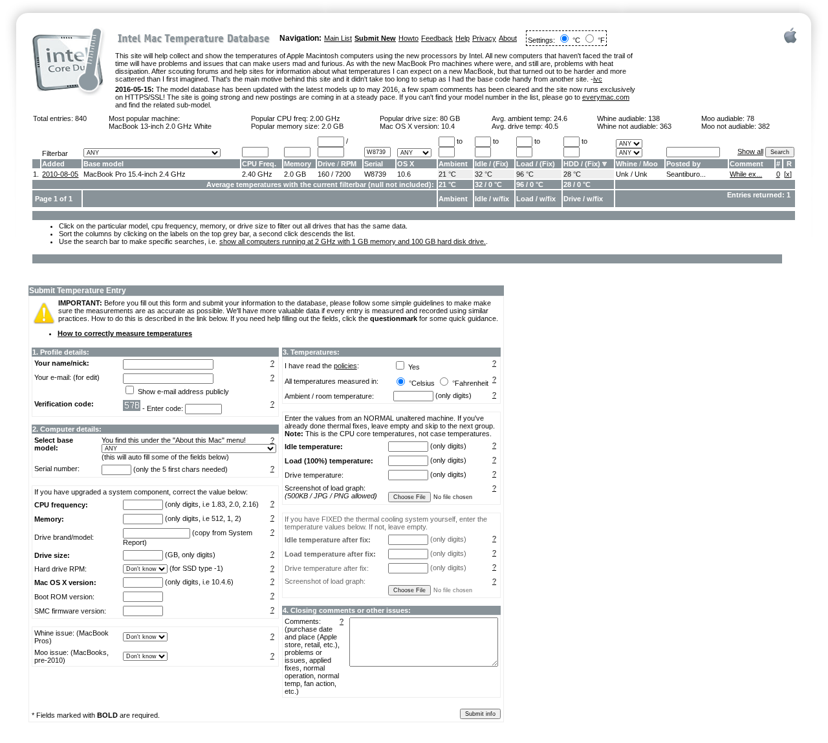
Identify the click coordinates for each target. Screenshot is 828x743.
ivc (597, 79)
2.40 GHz (257, 174)
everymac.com (605, 97)
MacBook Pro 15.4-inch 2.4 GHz (134, 174)
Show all (750, 151)
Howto (408, 38)
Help (462, 38)
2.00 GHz (325, 118)
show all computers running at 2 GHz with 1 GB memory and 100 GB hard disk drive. (352, 241)
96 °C (525, 174)
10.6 (404, 174)
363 (665, 126)
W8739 (375, 174)
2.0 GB (332, 126)
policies (345, 366)
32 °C (483, 174)
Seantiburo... (686, 174)
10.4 (448, 126)
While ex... (746, 174)
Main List (338, 38)
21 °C (447, 174)
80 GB (450, 118)
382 (764, 126)
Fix (501, 164)
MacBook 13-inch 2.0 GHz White (160, 126)
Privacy (484, 38)
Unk (622, 174)
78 (750, 118)
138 (654, 118)
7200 (343, 174)
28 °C (572, 174)
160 (323, 174)
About (508, 38)
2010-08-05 (60, 174)
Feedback (437, 38)
